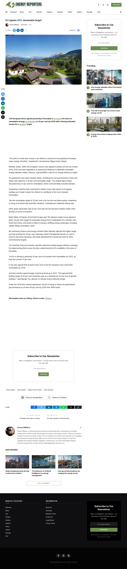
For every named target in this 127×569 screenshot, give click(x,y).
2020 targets (10, 390)
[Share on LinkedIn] (22, 30)
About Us (49, 507)
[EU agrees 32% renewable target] (43, 60)
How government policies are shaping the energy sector (69, 472)
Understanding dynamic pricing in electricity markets (17, 472)
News (22, 12)
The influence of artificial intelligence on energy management (41, 473)
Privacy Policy (50, 523)
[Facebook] (3, 99)
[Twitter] (3, 94)
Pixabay (48, 298)
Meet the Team (51, 514)
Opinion (60, 12)
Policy (70, 12)
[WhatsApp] (3, 108)
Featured (13, 12)
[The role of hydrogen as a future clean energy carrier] (104, 100)
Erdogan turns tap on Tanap (30, 418)
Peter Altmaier (48, 390)
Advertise (49, 510)
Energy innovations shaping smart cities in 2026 (106, 135)
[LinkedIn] (3, 103)
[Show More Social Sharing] (26, 30)
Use (30, 12)
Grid (98, 12)
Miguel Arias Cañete (34, 390)
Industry (49, 12)
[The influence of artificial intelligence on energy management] (43, 461)
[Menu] (6, 12)
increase (57, 119)
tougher (22, 124)
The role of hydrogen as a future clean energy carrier (105, 112)
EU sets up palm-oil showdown (58, 418)
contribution (30, 122)
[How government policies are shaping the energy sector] (70, 461)
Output (79, 12)
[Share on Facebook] (18, 30)
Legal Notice (50, 520)
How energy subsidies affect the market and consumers (106, 88)
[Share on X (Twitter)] (14, 30)
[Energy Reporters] (23, 5)
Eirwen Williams (14, 24)
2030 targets (21, 390)
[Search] (121, 12)
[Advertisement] (43, 102)
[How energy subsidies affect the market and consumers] (104, 77)
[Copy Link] (3, 117)
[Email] (3, 112)
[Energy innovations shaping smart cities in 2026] (104, 124)
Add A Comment (44, 483)
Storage (89, 12)
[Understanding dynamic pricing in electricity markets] (17, 461)
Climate (39, 12)
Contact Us (49, 517)
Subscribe (116, 4)
